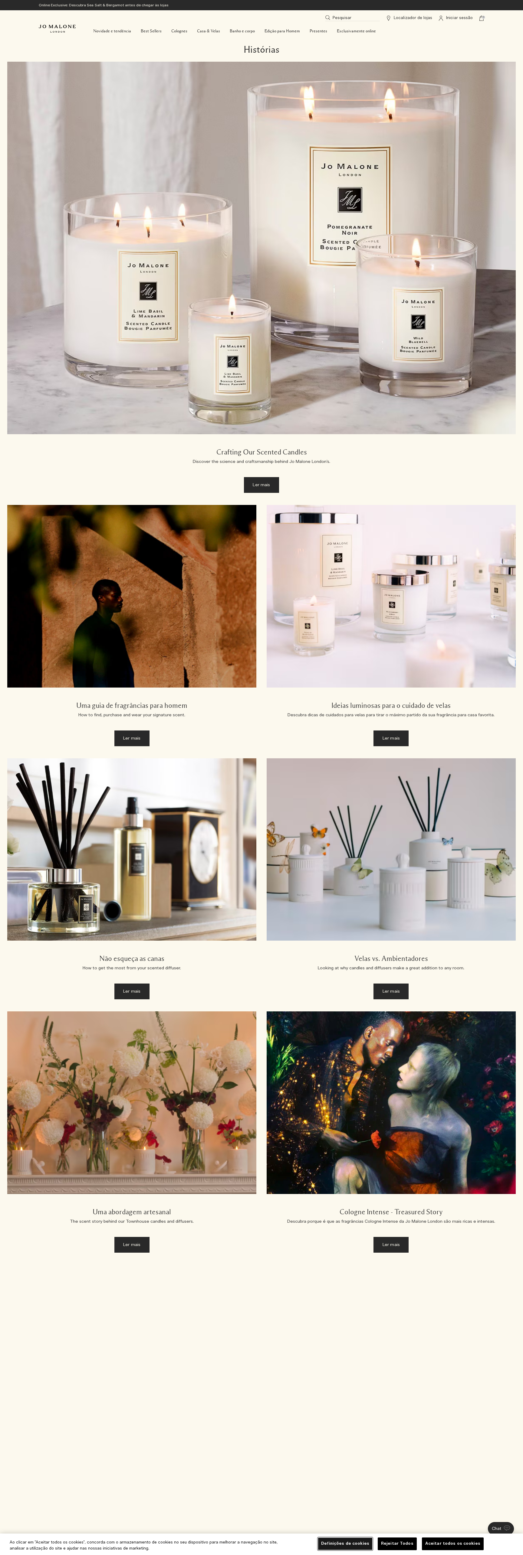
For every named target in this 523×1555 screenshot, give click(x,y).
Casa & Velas (208, 31)
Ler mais (261, 485)
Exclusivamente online (356, 31)
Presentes (318, 31)
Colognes (179, 31)
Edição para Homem (282, 31)
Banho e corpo (242, 31)
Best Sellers (151, 31)
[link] (261, 280)
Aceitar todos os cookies (452, 1543)
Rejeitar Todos (397, 1543)
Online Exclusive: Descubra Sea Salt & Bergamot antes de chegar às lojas (104, 5)
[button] (501, 1528)
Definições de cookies (345, 1543)
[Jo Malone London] (57, 29)
